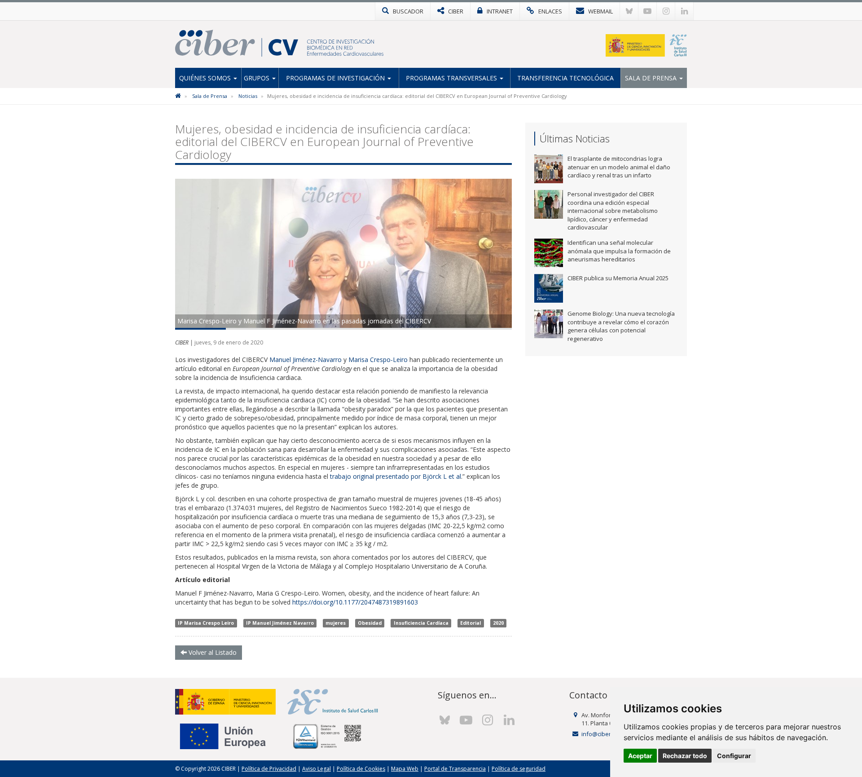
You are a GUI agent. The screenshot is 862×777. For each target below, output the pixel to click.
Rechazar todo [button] (685, 755)
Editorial (470, 623)
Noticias (247, 96)
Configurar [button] (734, 755)
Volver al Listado (212, 652)
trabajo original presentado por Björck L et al (395, 476)
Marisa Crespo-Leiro (378, 359)
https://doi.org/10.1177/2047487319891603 (355, 602)
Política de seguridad (518, 769)
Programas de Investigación (336, 78)
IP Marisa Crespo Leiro (206, 623)
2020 (498, 623)
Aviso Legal (316, 769)
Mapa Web (404, 769)
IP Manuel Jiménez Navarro (280, 623)
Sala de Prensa (651, 78)
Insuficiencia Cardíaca (421, 623)
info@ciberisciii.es (605, 734)
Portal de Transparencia (455, 769)
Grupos (257, 78)
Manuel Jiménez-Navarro (305, 359)
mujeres (335, 623)
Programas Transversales (452, 78)
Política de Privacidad (269, 769)
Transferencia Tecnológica (565, 78)
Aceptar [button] (640, 755)
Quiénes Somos (206, 78)
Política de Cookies (361, 769)
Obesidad (370, 623)
